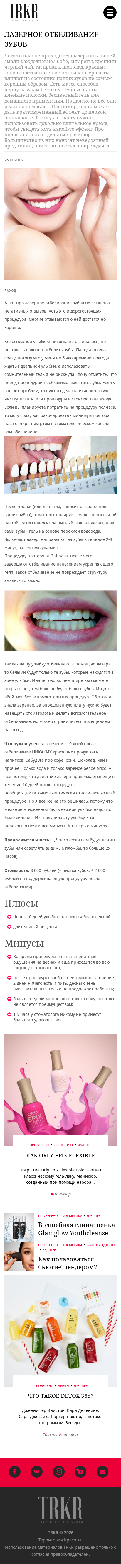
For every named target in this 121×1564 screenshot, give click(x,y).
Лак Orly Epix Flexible (60, 1155)
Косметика (64, 1145)
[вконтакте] (36, 1472)
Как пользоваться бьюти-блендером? (67, 1263)
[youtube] (80, 1472)
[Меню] (110, 12)
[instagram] (58, 1472)
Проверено (39, 1145)
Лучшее (93, 1215)
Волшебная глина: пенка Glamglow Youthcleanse (76, 1229)
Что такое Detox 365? (60, 1396)
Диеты (63, 1385)
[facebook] (14, 1472)
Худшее (84, 1145)
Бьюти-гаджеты (101, 1244)
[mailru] (102, 1472)
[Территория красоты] (23, 12)
